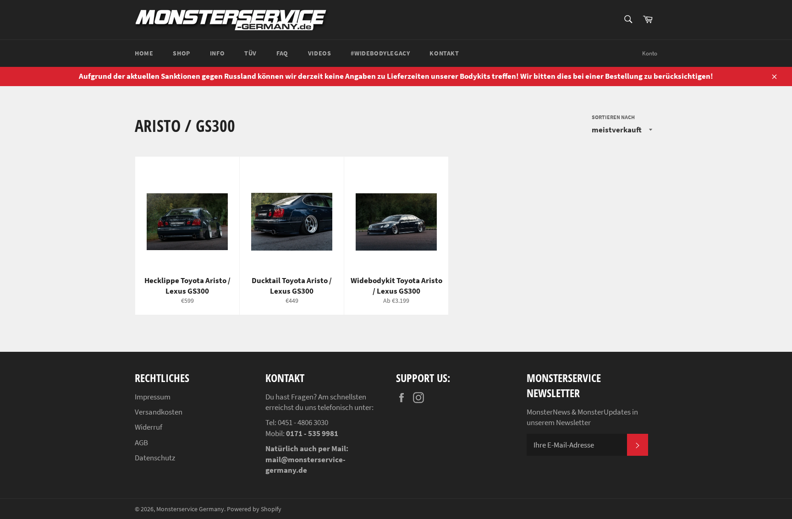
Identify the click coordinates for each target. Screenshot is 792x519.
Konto (649, 53)
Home (144, 53)
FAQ (282, 53)
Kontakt (444, 53)
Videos (319, 53)
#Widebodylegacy (380, 53)
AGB (141, 442)
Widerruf (148, 427)
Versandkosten (158, 412)
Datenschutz (155, 458)
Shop (181, 53)
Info (217, 53)
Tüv (250, 53)
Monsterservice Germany (190, 509)
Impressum (152, 397)
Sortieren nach (613, 117)
